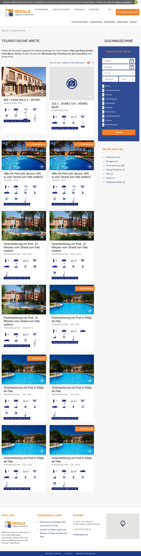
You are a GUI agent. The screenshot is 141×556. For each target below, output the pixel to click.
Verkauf (133, 22)
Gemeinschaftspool (112, 90)
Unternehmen (41, 10)
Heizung (108, 95)
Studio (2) (110, 178)
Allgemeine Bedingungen (86, 553)
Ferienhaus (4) (113, 157)
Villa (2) (109, 174)
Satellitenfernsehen (112, 116)
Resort (108, 73)
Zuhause (5, 31)
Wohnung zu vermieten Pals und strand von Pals (53, 524)
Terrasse (108, 120)
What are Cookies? (124, 2)
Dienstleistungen (61, 10)
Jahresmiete (109, 22)
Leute (124, 79)
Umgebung (79, 10)
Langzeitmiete (95, 22)
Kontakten (94, 10)
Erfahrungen (122, 22)
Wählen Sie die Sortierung (73, 63)
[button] (122, 524)
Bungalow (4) (112, 161)
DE (109, 10)
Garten (107, 86)
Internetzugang (111, 99)
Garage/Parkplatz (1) (115, 170)
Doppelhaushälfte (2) (115, 182)
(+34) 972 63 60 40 (129, 12)
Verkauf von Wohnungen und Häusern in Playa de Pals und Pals (53, 533)
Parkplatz (108, 108)
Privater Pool (110, 112)
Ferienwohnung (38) (115, 165)
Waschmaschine (111, 125)
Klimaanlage (110, 103)
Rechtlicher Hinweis (53, 553)
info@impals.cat (80, 534)
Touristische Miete (79, 22)
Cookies (68, 553)
